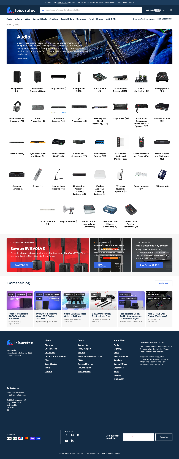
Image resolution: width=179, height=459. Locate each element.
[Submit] (43, 10)
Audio (116, 345)
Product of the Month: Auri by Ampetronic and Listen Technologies (131, 316)
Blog (47, 360)
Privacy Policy (84, 372)
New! (116, 372)
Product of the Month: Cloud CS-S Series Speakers (46, 316)
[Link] (48, 255)
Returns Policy (84, 368)
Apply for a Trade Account (90, 356)
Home (9, 25)
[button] (163, 10)
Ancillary (118, 360)
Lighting (117, 349)
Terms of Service (85, 364)
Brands (117, 375)
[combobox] (91, 10)
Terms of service (114, 453)
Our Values (50, 353)
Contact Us (83, 345)
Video (116, 353)
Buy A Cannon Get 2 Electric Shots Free (101, 315)
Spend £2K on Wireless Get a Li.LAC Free (75, 315)
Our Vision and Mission (55, 356)
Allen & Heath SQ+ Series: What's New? (157, 315)
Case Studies (51, 364)
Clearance (119, 368)
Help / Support (84, 349)
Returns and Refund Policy (97, 453)
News (47, 368)
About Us (49, 345)
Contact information (78, 453)
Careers (48, 372)
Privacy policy (64, 453)
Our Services (51, 349)
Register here (62, 2)
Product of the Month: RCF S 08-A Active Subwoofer (19, 316)
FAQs (80, 360)
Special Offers (120, 364)
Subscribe (164, 437)
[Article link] (20, 309)
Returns (81, 353)
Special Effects (121, 356)
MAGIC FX (119, 379)
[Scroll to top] (175, 456)
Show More (22, 58)
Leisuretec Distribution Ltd (17, 353)
